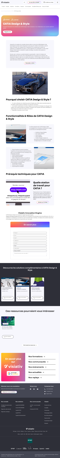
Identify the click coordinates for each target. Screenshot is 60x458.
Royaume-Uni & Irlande (38, 431)
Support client (49, 393)
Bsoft (29, 434)
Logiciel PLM (18, 412)
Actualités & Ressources (36, 6)
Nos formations (35, 357)
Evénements (46, 410)
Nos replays (34, 378)
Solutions (12, 6)
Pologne (32, 431)
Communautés (28, 6)
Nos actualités (35, 372)
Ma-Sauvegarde (36, 434)
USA (46, 431)
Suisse (44, 431)
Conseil (3, 6)
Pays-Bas (29, 431)
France (25, 431)
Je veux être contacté (34, 2)
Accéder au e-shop (49, 2)
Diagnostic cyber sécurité (6, 409)
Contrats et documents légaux (49, 454)
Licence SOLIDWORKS (20, 407)
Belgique (22, 431)
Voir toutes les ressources (29, 345)
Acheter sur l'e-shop (42, 202)
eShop (19, 434)
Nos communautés (37, 362)
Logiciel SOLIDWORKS (20, 405)
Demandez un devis (30, 63)
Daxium (32, 434)
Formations (17, 6)
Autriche (18, 431)
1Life (24, 434)
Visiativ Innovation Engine (12, 216)
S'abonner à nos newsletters (9, 392)
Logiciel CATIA (18, 410)
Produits (7, 6)
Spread (41, 434)
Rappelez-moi (7, 31)
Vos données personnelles (39, 454)
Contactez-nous (49, 391)
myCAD (21, 434)
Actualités (46, 407)
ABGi (26, 434)
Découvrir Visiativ (45, 6)
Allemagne (15, 431)
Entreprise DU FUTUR (34, 409)
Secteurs (22, 6)
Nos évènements (36, 367)
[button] (13, 373)
